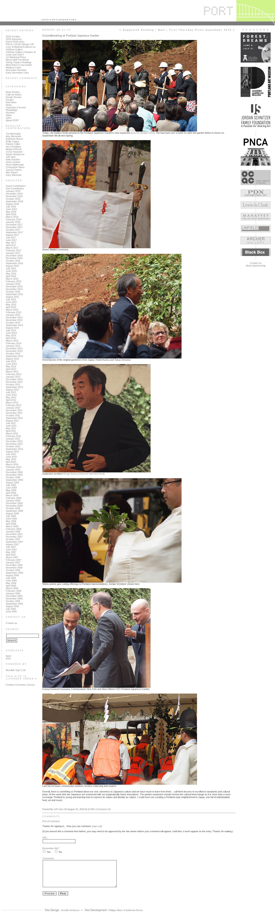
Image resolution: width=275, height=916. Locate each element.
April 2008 (11, 523)
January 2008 (13, 531)
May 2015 (11, 304)
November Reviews (16, 70)
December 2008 (14, 503)
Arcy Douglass (13, 146)
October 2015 (13, 291)
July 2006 (11, 578)
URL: (45, 837)
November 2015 (14, 289)
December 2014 (14, 317)
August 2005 (12, 606)
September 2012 (14, 387)
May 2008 (11, 521)
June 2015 (11, 302)
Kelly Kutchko (13, 159)
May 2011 (11, 428)
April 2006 (11, 585)
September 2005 (14, 603)
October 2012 (13, 384)
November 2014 (14, 320)
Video (9, 115)
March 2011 (12, 433)
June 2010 (11, 456)
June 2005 (11, 611)
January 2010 (13, 469)
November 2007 (14, 536)
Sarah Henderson (15, 154)
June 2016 (11, 271)
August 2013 (12, 358)
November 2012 (14, 382)
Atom (8, 656)
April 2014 (11, 338)
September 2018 (14, 201)
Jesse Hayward (14, 151)
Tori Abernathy (13, 133)
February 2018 (13, 219)
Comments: (48, 858)
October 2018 (13, 199)
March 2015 (12, 309)
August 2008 (12, 513)
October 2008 (13, 508)
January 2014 (13, 346)
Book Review (13, 92)
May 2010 (11, 459)
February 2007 (13, 560)
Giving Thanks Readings (19, 62)
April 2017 (11, 245)
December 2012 (14, 379)
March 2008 (12, 526)
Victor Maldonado (15, 164)
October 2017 (13, 229)
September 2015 (14, 294)
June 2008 (11, 518)
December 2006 (14, 565)
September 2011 (14, 418)
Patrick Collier (13, 144)
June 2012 (11, 395)
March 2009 (12, 495)
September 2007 (14, 542)
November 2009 (14, 474)
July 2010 (11, 454)
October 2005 (13, 601)
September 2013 (14, 356)
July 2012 (11, 392)
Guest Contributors (16, 186)
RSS (8, 658)
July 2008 (11, 516)
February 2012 (13, 405)
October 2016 (13, 260)
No (60, 852)
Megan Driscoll (13, 149)
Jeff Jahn (10, 157)
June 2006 (11, 580)
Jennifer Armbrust (70, 910)
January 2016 (13, 284)
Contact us (11, 623)
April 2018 (11, 214)
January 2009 (13, 500)
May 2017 (11, 242)
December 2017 (14, 224)
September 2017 (14, 232)
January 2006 (13, 593)
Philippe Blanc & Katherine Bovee (125, 910)
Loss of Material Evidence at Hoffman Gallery (20, 48)
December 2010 (14, 441)
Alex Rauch (12, 172)
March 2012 (12, 402)
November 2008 (14, 505)
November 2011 (14, 413)
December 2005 (14, 596)
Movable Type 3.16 (16, 670)
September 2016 (14, 263)
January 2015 (13, 315)
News (9, 105)
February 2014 (13, 343)
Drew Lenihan (13, 162)
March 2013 (12, 371)
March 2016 (12, 278)
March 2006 (12, 588)
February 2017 (13, 250)
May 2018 (11, 211)
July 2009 (11, 485)
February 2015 (13, 312)
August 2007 (12, 544)
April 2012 (11, 400)
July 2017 (11, 237)
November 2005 (14, 598)
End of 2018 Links (15, 41)
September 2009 (14, 480)
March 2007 (12, 557)
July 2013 (11, 361)
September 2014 (14, 325)
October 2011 (13, 415)
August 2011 (12, 420)
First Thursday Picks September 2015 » (202, 30)
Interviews (11, 102)
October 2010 (13, 446)
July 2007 (11, 547)
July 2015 (11, 299)
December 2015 (14, 286)
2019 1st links (13, 36)
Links (8, 117)
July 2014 (11, 330)
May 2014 (11, 335)
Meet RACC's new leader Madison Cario (19, 66)
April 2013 (11, 369)
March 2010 (12, 464)
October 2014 (13, 322)
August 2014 (12, 327)
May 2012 (11, 397)
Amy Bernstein (13, 136)
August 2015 (12, 297)
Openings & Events (16, 107)
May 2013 (11, 366)
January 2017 (13, 253)
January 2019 (13, 191)
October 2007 (13, 539)
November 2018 (14, 196)
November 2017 (14, 227)
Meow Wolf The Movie (17, 59)
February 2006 (13, 591)
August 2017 (12, 235)
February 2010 (13, 467)
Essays (10, 99)
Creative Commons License (20, 684)
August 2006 (12, 575)
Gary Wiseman (13, 175)
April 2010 (11, 462)
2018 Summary (14, 39)
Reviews (10, 112)
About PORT (12, 120)
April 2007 (11, 554)
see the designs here (143, 133)
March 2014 (12, 340)
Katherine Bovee (14, 139)
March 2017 (12, 248)
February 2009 (13, 498)
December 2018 (14, 193)
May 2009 (11, 490)
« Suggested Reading (136, 30)
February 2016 (13, 281)
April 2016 (11, 276)
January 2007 (13, 562)
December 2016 (14, 255)
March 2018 (12, 217)
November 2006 (14, 567)
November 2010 (14, 444)
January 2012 (13, 407)
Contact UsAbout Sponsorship (256, 264)
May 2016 (11, 273)
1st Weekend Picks (16, 57)
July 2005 (11, 609)
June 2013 (11, 364)
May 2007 (11, 552)
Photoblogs (11, 110)
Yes (49, 852)
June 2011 (11, 425)
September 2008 (14, 511)
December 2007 (14, 534)
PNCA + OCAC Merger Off (20, 44)
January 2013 (13, 376)
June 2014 (11, 333)
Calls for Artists (13, 94)
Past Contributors (15, 188)
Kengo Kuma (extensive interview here (83, 473)
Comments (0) (103, 809)
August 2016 (12, 266)
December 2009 (14, 472)
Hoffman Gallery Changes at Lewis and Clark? (20, 53)
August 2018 (12, 204)
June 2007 (11, 549)
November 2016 (14, 258)
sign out (97, 826)
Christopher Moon (15, 167)
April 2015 (11, 307)
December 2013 (14, 348)
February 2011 (13, 436)
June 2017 (11, 240)
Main (161, 30)
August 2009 (12, 482)
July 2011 (11, 423)
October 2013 (13, 353)
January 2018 (13, 222)
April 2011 (11, 431)
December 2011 (14, 410)
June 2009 (11, 487)
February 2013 (13, 374)
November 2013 (14, 351)
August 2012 (12, 389)
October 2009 (13, 477)
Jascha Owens (14, 169)
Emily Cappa (12, 141)
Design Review (13, 97)
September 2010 (14, 449)
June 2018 (11, 209)
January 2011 (13, 438)
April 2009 (11, 493)
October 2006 (13, 570)
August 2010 (12, 451)
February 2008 (13, 529)
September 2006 (14, 572)
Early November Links (17, 72)
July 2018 (11, 206)
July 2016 (11, 268)
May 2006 (11, 583)
